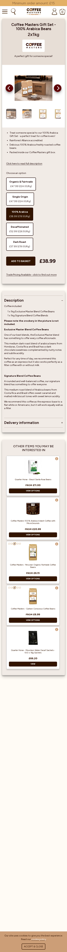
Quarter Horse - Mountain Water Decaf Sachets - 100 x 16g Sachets (33, 651)
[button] (9, 88)
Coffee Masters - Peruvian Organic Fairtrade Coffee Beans (33, 566)
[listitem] (21, 184)
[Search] (13, 11)
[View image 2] (27, 114)
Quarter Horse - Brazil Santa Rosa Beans (33, 479)
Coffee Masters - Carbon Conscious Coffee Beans (33, 609)
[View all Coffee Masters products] (33, 46)
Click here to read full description (24, 163)
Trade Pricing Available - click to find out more (31, 274)
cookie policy (38, 939)
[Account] (54, 11)
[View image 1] (11, 114)
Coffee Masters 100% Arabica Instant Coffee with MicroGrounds (33, 522)
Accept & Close (33, 946)
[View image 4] (59, 114)
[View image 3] (43, 114)
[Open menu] (4, 11)
